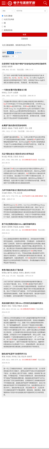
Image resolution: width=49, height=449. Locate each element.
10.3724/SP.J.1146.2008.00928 (32, 196)
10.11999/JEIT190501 (29, 230)
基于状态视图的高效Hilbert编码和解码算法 (19, 224)
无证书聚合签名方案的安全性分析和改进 (18, 154)
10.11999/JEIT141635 (29, 160)
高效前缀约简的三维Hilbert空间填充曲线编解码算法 (22, 303)
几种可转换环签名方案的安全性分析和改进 (19, 190)
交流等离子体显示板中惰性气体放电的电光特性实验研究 (24, 64)
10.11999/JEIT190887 (29, 360)
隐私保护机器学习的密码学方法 (14, 354)
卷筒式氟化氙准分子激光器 (12, 270)
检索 (24, 34)
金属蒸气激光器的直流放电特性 (14, 125)
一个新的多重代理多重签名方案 (14, 90)
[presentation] (13, 337)
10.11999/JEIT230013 (27, 309)
